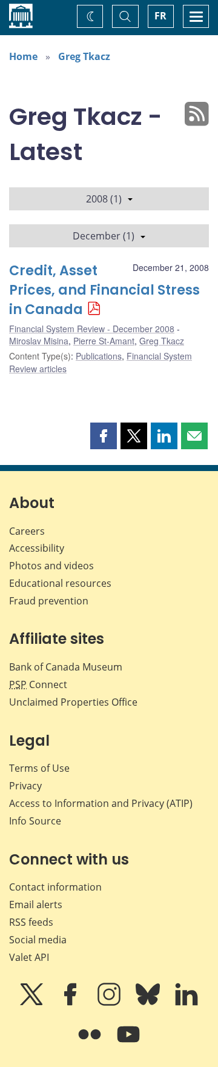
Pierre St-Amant (103, 341)
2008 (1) (104, 199)
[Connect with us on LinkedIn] (186, 1002)
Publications (99, 356)
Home (23, 56)
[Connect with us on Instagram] (110, 1002)
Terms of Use (39, 768)
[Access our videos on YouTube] (128, 1042)
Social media (38, 939)
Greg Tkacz (84, 56)
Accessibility (36, 548)
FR (160, 15)
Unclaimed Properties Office (73, 702)
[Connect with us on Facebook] (71, 1002)
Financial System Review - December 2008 (91, 329)
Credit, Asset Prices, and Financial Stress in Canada (104, 290)
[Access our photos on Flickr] (90, 1042)
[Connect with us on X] (32, 1002)
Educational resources (60, 583)
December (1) (103, 235)
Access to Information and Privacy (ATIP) (101, 803)
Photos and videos (51, 565)
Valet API (29, 957)
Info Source (35, 821)
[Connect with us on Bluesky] (149, 1002)
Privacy (25, 785)
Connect (38, 684)
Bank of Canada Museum (65, 667)
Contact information (55, 887)
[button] (103, 436)
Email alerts (35, 904)
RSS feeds (31, 922)
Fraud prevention (48, 600)
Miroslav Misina (38, 341)
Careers (27, 531)
